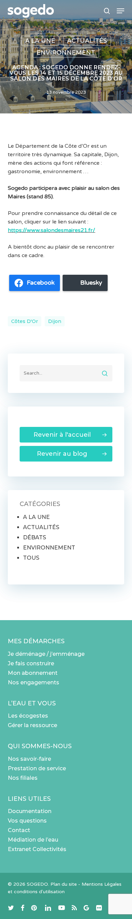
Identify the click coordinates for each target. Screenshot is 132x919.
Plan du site (63, 884)
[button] (120, 10)
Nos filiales (23, 778)
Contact (19, 830)
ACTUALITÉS (87, 40)
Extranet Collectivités (37, 849)
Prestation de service (37, 768)
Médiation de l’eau (33, 839)
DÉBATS (34, 537)
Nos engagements (33, 682)
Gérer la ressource (32, 725)
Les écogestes (28, 716)
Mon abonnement (33, 673)
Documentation (29, 811)
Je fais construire (31, 663)
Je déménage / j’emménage (46, 654)
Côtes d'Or (24, 321)
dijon (54, 321)
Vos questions (27, 820)
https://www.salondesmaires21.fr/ (51, 230)
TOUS (31, 558)
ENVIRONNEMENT (66, 52)
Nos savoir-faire (29, 759)
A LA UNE (40, 40)
